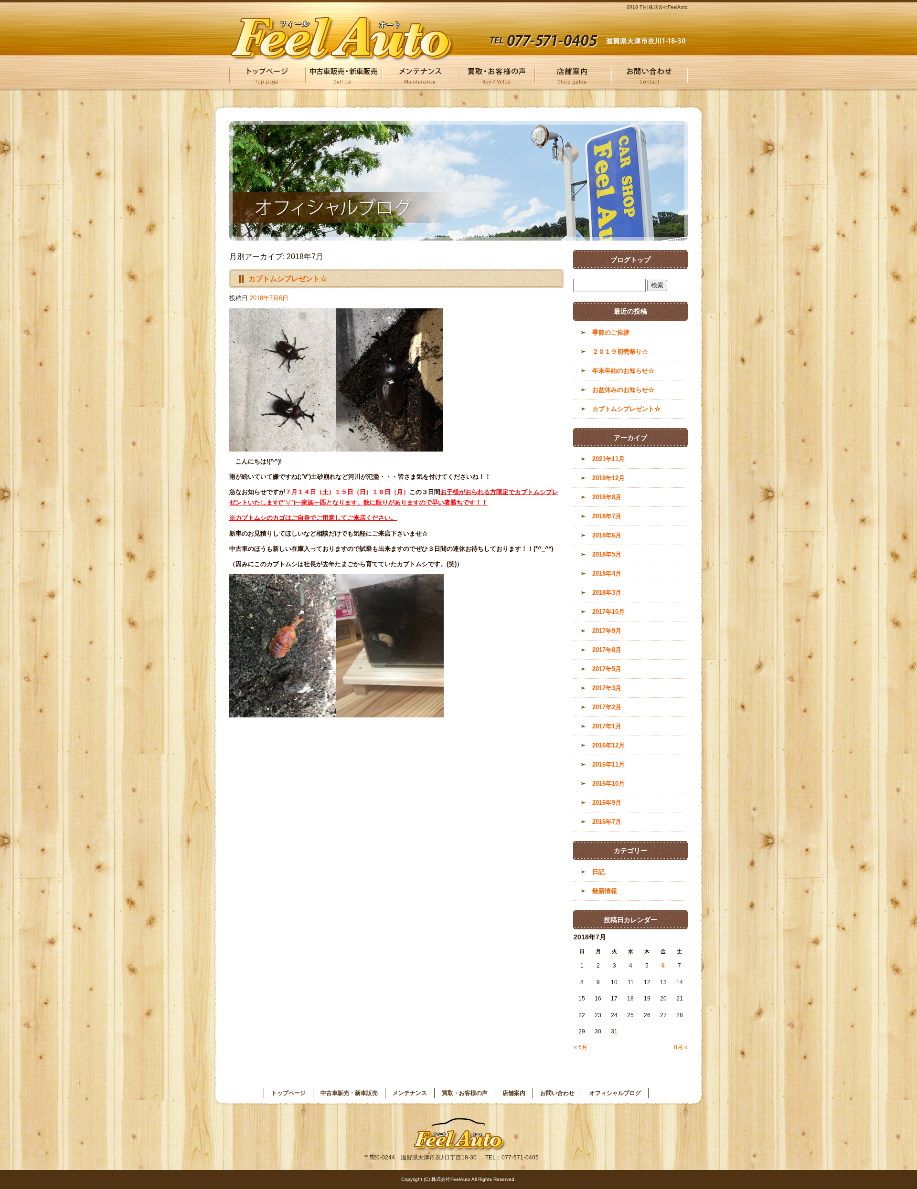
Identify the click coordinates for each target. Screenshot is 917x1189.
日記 (598, 871)
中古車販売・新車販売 (344, 76)
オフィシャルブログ (615, 1093)
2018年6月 (606, 535)
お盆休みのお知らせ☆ (623, 389)
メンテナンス (420, 76)
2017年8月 (606, 649)
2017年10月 (608, 611)
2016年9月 (606, 802)
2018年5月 (606, 554)
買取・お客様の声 (496, 76)
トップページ (267, 76)
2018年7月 (606, 516)
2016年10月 (608, 783)
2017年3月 (606, 688)
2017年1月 (606, 726)
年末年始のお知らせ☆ (623, 370)
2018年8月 (606, 497)
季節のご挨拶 (610, 332)
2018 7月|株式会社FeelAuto (657, 7)
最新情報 (604, 890)
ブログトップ (630, 259)
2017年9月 (606, 630)
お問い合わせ (649, 76)
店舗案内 (573, 76)
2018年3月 (606, 592)
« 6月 (580, 1047)
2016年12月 (608, 745)
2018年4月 (606, 573)
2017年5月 (606, 669)
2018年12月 (608, 478)
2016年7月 (606, 821)
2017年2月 (606, 707)
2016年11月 (608, 764)
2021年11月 (608, 459)
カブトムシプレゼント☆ (287, 278)
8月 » (681, 1047)
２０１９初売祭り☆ (620, 351)
